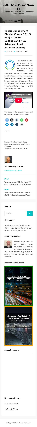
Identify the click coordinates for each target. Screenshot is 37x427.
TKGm (25, 148)
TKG (21, 148)
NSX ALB (12, 148)
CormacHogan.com (18, 7)
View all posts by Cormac (13, 171)
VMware (27, 144)
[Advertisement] (18, 372)
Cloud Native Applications (18, 142)
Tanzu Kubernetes (18, 144)
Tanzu (18, 148)
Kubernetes (8, 144)
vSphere (7, 146)
